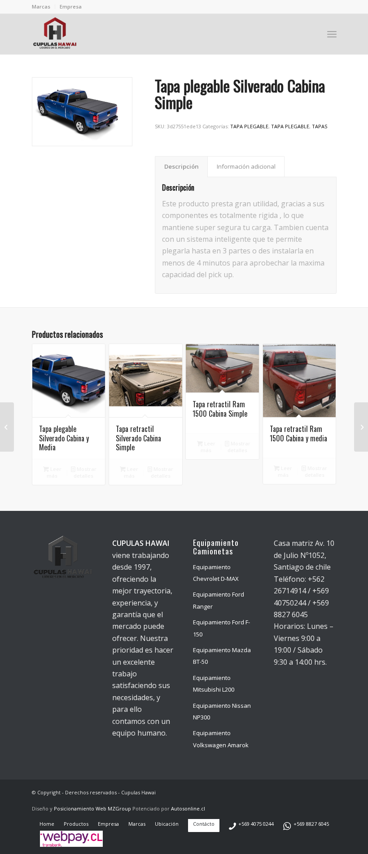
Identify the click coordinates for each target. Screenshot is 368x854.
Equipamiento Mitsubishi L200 (213, 683)
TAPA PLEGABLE (249, 126)
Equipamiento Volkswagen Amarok (221, 739)
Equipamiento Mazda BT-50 (222, 656)
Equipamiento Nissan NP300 (222, 711)
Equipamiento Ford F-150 (221, 628)
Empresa (71, 6)
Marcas (41, 6)
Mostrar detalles (85, 472)
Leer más (54, 472)
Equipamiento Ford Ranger (218, 600)
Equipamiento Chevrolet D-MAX (216, 573)
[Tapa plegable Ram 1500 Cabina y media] (361, 427)
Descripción (181, 166)
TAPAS (319, 126)
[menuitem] (43, 6)
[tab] (181, 166)
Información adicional (246, 166)
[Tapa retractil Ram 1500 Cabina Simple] (7, 427)
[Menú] (332, 34)
